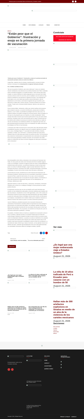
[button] (75, 25)
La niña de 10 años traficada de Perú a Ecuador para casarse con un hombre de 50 (38, 276)
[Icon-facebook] (73, 1)
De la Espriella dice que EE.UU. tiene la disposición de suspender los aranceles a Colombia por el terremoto (38, 308)
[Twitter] (75, 1)
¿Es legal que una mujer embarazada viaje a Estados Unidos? (16, 276)
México (9, 30)
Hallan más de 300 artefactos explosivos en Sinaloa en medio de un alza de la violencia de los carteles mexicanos (17, 308)
